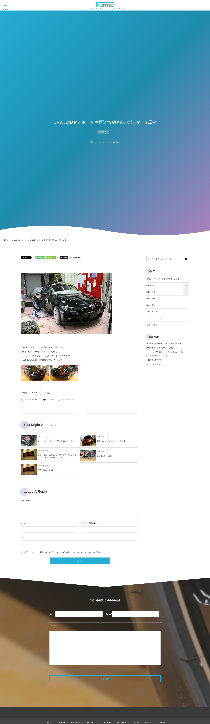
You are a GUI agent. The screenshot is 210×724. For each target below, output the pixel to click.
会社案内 (149, 286)
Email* (109, 614)
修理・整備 (150, 299)
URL (22, 537)
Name (23, 523)
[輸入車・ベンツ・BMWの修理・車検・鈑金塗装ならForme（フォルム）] (105, 4)
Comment (25, 501)
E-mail (83, 523)
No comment (49, 400)
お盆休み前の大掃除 (105, 456)
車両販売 (46, 393)
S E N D (105, 679)
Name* (52, 614)
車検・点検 (150, 292)
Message (53, 625)
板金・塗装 (150, 305)
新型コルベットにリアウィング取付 (111, 441)
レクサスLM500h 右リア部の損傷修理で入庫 (55, 441)
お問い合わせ (151, 325)
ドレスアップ (151, 312)
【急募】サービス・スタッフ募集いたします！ (164, 279)
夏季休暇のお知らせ (46, 470)
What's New (103, 132)
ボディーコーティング (155, 318)
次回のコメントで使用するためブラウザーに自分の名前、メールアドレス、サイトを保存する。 (64, 552)
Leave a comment (67, 400)
